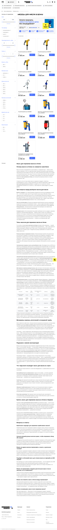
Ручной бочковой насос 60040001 (44, 51)
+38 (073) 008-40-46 (5, 514)
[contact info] (47, 2)
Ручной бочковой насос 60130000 (44, 91)
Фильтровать (8, 23)
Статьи (18, 512)
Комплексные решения (7, 7)
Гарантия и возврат (49, 514)
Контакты (18, 517)
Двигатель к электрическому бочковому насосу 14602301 (45, 133)
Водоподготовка (17, 7)
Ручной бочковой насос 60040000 (24, 51)
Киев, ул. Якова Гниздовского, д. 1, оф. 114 (7, 517)
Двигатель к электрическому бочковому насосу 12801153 (26, 133)
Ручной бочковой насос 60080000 (24, 91)
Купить (31, 54)
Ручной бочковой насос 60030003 (44, 71)
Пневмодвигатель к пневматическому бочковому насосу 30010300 (25, 155)
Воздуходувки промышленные (19, 5)
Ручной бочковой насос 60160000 (24, 111)
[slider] (2, 22)
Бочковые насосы (16, 11)
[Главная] (2, 11)
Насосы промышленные (7, 5)
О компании (19, 514)
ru (49, 2)
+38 (33, 27)
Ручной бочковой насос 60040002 (24, 71)
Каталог (12, 2)
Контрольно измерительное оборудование (34, 5)
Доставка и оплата (49, 517)
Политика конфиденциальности (49, 523)
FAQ (46, 519)
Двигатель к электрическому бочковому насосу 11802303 (45, 112)
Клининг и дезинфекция (48, 5)
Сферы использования (31, 522)
